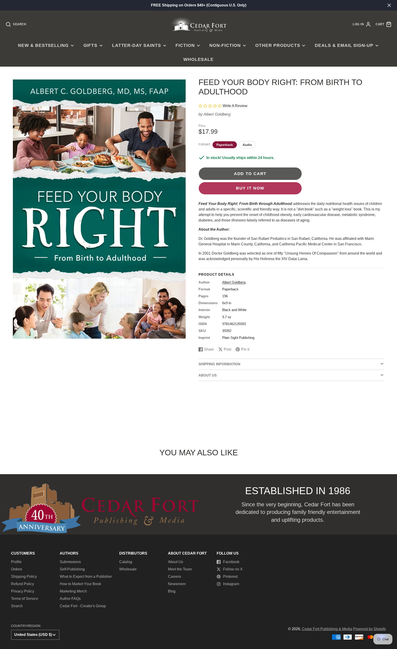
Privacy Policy (22, 591)
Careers (174, 576)
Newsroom (177, 584)
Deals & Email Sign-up (344, 45)
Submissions (70, 562)
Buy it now (250, 188)
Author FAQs (70, 599)
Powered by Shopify (369, 629)
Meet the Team (180, 569)
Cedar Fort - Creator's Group (83, 606)
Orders (16, 569)
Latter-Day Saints (136, 45)
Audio (247, 145)
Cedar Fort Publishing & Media (327, 629)
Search (17, 606)
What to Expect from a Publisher (86, 576)
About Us (175, 562)
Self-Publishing (72, 569)
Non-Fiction (225, 45)
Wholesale (198, 59)
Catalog (125, 562)
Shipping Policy (24, 576)
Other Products (277, 45)
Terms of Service (24, 599)
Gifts (90, 45)
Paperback (224, 145)
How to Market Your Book (80, 584)
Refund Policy (22, 584)
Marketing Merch (73, 591)
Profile (16, 562)
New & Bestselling (43, 45)
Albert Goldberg (217, 114)
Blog (172, 591)
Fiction (185, 45)
